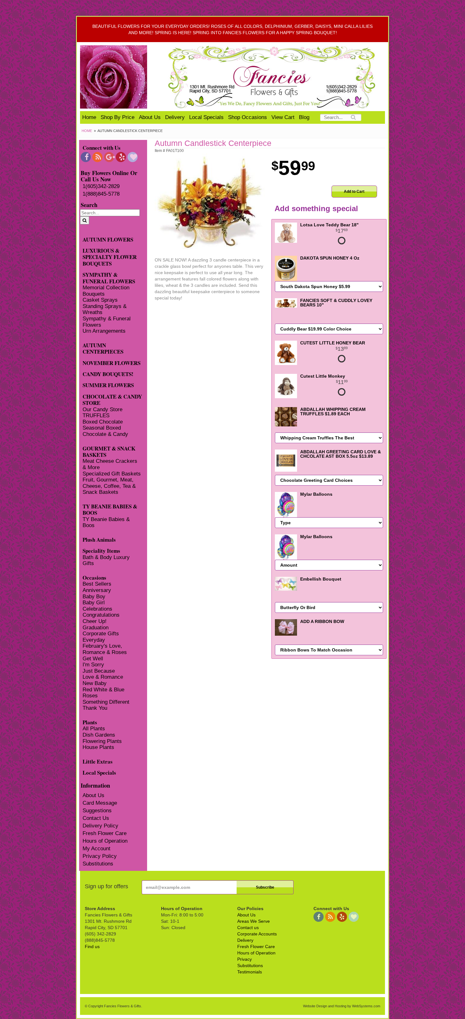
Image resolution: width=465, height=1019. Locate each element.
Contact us (248, 927)
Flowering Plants (102, 741)
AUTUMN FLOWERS (108, 239)
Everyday (94, 640)
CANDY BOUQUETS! (108, 373)
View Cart (282, 117)
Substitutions (98, 864)
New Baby (95, 683)
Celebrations (97, 609)
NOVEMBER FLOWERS (111, 362)
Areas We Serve (253, 921)
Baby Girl (94, 603)
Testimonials (249, 971)
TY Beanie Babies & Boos (106, 522)
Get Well (93, 659)
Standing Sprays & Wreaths (105, 309)
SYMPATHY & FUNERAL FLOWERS (109, 278)
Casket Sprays (100, 300)
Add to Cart (354, 191)
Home (89, 117)
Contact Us (96, 818)
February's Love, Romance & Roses (105, 649)
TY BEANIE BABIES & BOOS (110, 509)
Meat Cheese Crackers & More (110, 464)
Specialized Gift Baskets (112, 474)
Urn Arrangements (104, 331)
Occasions (94, 577)
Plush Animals (99, 539)
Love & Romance (103, 677)
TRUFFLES (96, 415)
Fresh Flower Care (105, 833)
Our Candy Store (102, 409)
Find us (92, 946)
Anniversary (97, 590)
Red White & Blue (103, 690)
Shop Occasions (247, 117)
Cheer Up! (95, 621)
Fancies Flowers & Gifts (273, 77)
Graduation (95, 628)
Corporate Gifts (101, 634)
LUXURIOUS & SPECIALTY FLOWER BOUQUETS (110, 257)
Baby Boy (94, 597)
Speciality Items (101, 550)
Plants (90, 722)
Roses (90, 696)
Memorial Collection (106, 288)
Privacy (244, 959)
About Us (150, 117)
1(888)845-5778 (101, 194)
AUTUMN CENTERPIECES (103, 348)
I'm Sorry (93, 665)
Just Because (99, 671)
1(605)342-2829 (101, 186)
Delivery (175, 117)
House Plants (98, 747)
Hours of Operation (105, 841)
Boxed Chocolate (103, 422)
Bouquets (94, 294)
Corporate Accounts (257, 933)
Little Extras (98, 761)
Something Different (106, 702)
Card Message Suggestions (100, 807)
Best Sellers (97, 584)
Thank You (95, 708)
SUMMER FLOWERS (108, 384)
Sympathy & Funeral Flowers (107, 322)
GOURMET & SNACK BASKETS (109, 451)
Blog (304, 117)
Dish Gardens (99, 735)
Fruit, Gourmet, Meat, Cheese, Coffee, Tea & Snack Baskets (109, 486)
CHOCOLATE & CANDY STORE (112, 399)
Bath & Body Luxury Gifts (106, 560)
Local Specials (206, 117)
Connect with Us (102, 147)
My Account (96, 849)
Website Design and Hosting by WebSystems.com (341, 1006)
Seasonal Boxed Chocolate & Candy (105, 431)
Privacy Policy (100, 856)
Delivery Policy (100, 826)
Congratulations (101, 615)
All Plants (94, 729)
